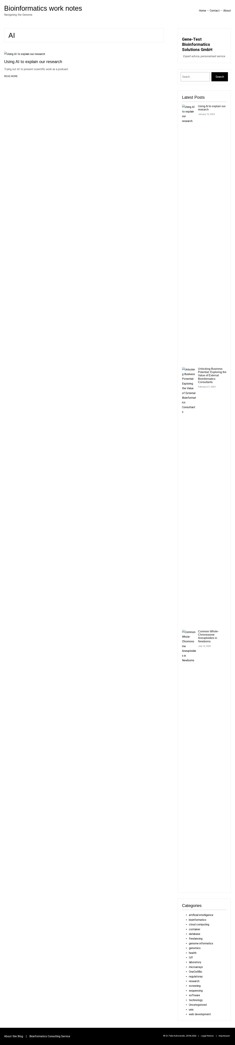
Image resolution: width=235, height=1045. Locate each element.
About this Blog (13, 1036)
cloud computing (199, 924)
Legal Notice (207, 1035)
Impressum (224, 1035)
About (227, 10)
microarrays (196, 967)
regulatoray (196, 976)
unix (191, 1009)
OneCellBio (195, 971)
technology (196, 1000)
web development (200, 1014)
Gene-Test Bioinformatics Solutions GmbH (197, 44)
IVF (191, 957)
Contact (215, 10)
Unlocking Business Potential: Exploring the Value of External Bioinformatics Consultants (212, 375)
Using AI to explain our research (33, 61)
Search (220, 76)
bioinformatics (197, 919)
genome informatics (201, 943)
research (194, 981)
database (194, 934)
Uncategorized (198, 1004)
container (194, 929)
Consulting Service (59, 1036)
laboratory (195, 962)
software (194, 995)
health (192, 953)
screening (195, 985)
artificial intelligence (201, 915)
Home (202, 10)
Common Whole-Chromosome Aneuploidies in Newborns (208, 636)
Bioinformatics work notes (43, 8)
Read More (11, 76)
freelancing (195, 938)
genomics (195, 948)
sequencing (196, 990)
